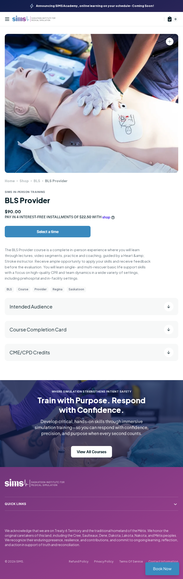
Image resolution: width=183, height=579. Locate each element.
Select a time (48, 231)
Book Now (162, 568)
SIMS (19, 561)
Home (10, 181)
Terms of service (131, 561)
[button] (7, 19)
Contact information (163, 561)
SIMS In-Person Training (25, 192)
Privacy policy (103, 561)
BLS (37, 181)
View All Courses (91, 451)
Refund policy (78, 561)
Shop (24, 181)
